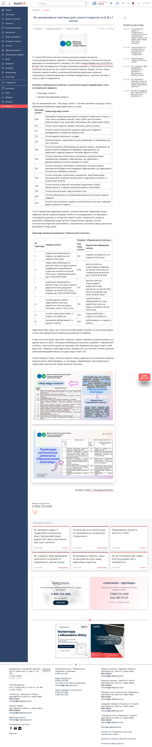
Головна (35, 10)
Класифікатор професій (14, 55)
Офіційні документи (13, 50)
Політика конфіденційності (112, 744)
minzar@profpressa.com (20, 701)
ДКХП (7, 59)
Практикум (9, 14)
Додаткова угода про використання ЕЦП (118, 739)
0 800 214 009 (119, 594)
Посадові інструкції (13, 41)
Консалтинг (9, 88)
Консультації (10, 32)
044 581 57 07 (119, 597)
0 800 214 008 (61, 680)
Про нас (13, 733)
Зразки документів (12, 37)
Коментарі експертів (13, 28)
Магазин (8, 106)
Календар (9, 68)
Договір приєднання (111, 727)
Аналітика (9, 23)
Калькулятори (10, 72)
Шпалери (9, 102)
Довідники (9, 64)
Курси (7, 93)
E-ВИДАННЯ (10, 83)
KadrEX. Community (12, 19)
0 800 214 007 (61, 674)
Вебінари (8, 97)
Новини (8, 10)
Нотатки (8, 46)
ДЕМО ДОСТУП (144, 377)
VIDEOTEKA (9, 77)
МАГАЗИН (61, 603)
